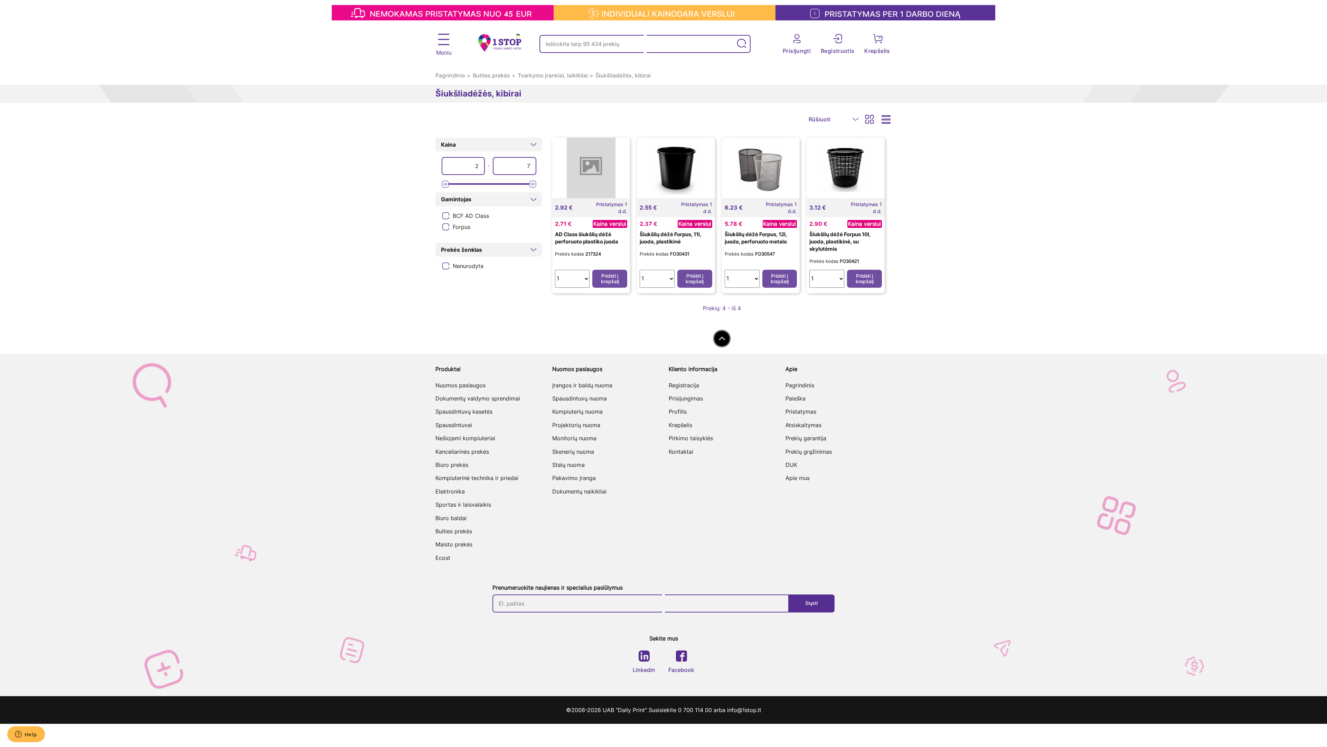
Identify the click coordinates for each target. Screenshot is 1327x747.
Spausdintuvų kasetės (463, 411)
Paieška (795, 398)
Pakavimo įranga (574, 477)
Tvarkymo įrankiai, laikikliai (553, 75)
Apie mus (797, 477)
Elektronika (450, 491)
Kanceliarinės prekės (462, 451)
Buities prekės (491, 75)
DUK (791, 464)
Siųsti (811, 603)
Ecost (442, 557)
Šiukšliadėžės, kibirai (623, 75)
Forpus (461, 226)
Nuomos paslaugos (460, 385)
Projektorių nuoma (576, 425)
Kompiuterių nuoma (577, 411)
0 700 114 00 (696, 710)
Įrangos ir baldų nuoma (582, 385)
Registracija (684, 385)
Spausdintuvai (453, 425)
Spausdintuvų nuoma (579, 398)
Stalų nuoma (568, 464)
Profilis (678, 411)
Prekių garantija (805, 438)
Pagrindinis (450, 75)
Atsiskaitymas (803, 425)
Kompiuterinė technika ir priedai (476, 477)
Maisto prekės (453, 544)
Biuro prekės (451, 464)
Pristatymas (800, 411)
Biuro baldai (451, 518)
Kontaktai (681, 451)
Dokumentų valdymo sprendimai (477, 398)
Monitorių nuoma (574, 438)
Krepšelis (680, 425)
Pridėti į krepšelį (610, 278)
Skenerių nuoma (573, 451)
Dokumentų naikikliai (579, 491)
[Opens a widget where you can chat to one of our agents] (26, 735)
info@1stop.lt (744, 710)
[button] (488, 144)
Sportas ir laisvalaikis (463, 504)
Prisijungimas (686, 398)
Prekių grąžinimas (808, 451)
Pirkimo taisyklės (691, 438)
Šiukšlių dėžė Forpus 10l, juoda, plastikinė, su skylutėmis (839, 241)
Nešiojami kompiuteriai (465, 438)
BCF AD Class (471, 215)
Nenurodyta (468, 265)
